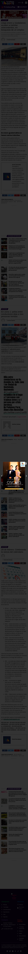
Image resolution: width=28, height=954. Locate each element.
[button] (26, 463)
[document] (14, 477)
